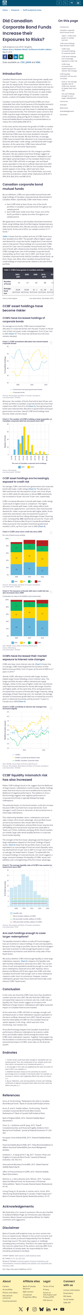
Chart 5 (38, 664)
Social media (68, 1299)
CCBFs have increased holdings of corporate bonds (68, 51)
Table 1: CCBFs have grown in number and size (69, 38)
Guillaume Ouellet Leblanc (40, 49)
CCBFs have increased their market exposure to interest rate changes (69, 67)
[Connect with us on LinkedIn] (48, 1311)
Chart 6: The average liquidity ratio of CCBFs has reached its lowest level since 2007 (69, 86)
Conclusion (64, 101)
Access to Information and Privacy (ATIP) (49, 1294)
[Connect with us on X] (21, 1311)
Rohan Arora (8, 49)
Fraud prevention (10, 1301)
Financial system (23, 1261)
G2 (17, 1258)
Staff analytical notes (32, 10)
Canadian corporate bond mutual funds (67, 31)
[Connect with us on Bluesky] (41, 1311)
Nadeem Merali (21, 49)
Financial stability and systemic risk (27, 1263)
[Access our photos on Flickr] (55, 1311)
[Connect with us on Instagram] (34, 1311)
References (64, 108)
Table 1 (6, 236)
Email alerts (68, 1293)
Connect (28, 1292)
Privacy (46, 1289)
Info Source (47, 1300)
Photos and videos (10, 1292)
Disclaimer (64, 115)
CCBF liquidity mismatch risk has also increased (68, 76)
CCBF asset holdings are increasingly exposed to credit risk (69, 58)
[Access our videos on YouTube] (62, 1311)
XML (38, 62)
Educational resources (7, 1296)
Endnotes (63, 105)
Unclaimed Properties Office (30, 1296)
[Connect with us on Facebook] (27, 1311)
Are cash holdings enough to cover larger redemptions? (69, 96)
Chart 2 (32, 406)
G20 (19, 1258)
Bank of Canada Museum (29, 1287)
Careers (6, 1286)
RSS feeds (67, 1296)
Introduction (64, 27)
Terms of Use (48, 1286)
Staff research (20, 1256)
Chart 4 (42, 526)
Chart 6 (12, 845)
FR (72, 3)
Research (15, 10)
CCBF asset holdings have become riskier (67, 44)
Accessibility (7, 1289)
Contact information (71, 1290)
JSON (28, 62)
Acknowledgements (67, 111)
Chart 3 (32, 489)
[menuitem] (51, 342)
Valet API (67, 1302)
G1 (14, 1258)
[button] (5, 56)
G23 (23, 1258)
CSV (23, 62)
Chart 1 (12, 334)
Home (5, 10)
